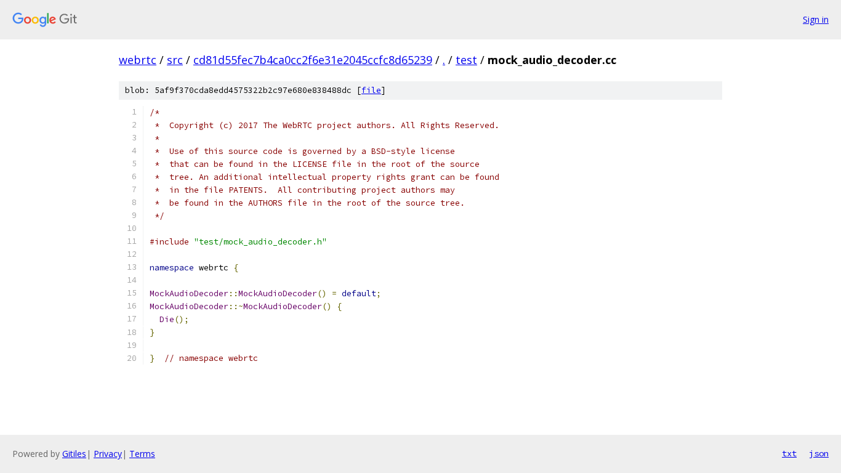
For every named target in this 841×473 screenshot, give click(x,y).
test (466, 59)
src (175, 59)
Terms (142, 453)
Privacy (108, 453)
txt (789, 453)
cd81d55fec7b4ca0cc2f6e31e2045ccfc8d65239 (312, 59)
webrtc (137, 59)
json (819, 453)
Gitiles (74, 453)
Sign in (816, 19)
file (371, 90)
